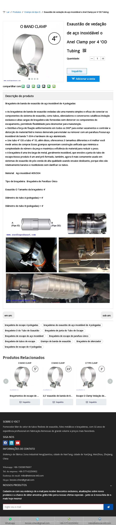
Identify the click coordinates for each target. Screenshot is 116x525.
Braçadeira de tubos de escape (20, 341)
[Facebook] (5, 442)
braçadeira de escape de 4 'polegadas (23, 346)
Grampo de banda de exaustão (56, 341)
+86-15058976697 (22, 467)
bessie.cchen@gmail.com (22, 479)
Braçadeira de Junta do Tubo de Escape (64, 330)
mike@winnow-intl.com (32, 475)
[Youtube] (17, 442)
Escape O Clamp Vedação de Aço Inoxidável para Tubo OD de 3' (91, 395)
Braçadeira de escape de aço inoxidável (24, 336)
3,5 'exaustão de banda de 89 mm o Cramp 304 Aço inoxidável (58, 395)
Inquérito (77, 71)
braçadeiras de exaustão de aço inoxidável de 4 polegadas (72, 325)
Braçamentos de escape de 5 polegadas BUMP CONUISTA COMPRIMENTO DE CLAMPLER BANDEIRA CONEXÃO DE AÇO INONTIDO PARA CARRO (25, 395)
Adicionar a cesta (85, 78)
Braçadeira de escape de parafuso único (68, 336)
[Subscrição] (108, 507)
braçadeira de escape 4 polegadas (21, 325)
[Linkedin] (11, 442)
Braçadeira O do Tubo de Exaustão (22, 330)
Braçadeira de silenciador (88, 341)
